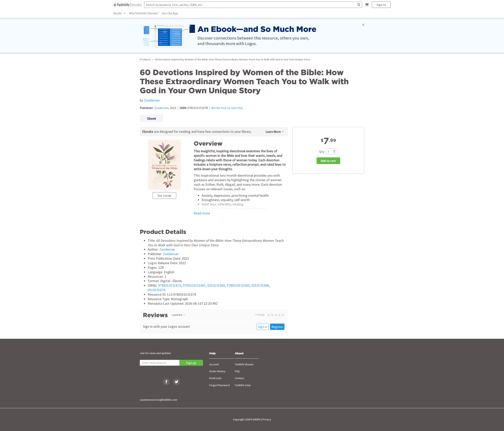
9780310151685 (238, 285)
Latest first (177, 314)
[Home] (128, 4)
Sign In (381, 5)
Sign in (262, 327)
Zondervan (152, 100)
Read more (202, 213)
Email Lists (215, 378)
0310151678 (156, 290)
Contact (239, 378)
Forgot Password (219, 385)
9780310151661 (194, 285)
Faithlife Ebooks (244, 364)
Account (214, 364)
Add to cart (328, 161)
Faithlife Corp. (243, 385)
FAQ (237, 371)
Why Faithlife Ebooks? (144, 13)
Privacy (266, 419)
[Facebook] (166, 381)
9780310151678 (169, 285)
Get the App (170, 13)
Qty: (322, 151)
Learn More (273, 132)
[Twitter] (176, 381)
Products (145, 59)
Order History (217, 371)
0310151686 (260, 285)
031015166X (216, 285)
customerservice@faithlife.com (158, 399)
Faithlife (256, 419)
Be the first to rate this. (227, 108)
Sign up (191, 363)
